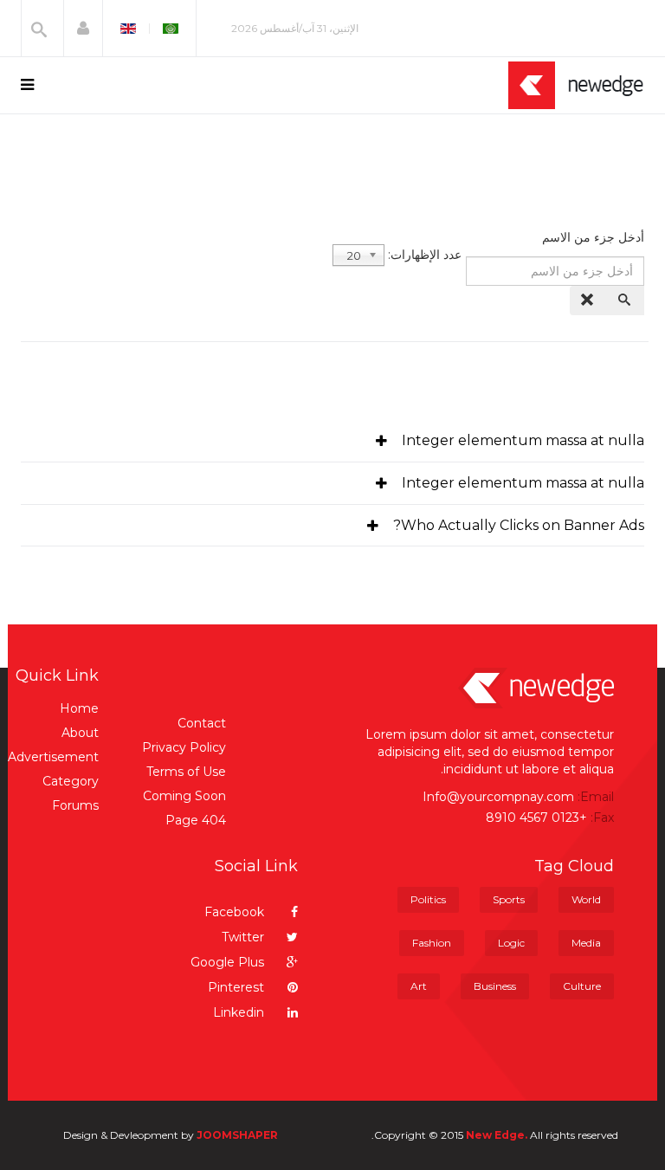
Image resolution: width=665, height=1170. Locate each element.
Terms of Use (186, 771)
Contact (202, 723)
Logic (511, 942)
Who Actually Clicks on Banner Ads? (518, 525)
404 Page (195, 820)
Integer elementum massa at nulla (523, 440)
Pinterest (238, 987)
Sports (509, 899)
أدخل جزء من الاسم (591, 237)
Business (495, 985)
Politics (428, 899)
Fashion (431, 942)
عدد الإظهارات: (425, 254)
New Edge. (496, 1134)
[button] (83, 28)
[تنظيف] (589, 300)
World (586, 899)
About (80, 732)
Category (70, 781)
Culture (582, 985)
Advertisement (53, 757)
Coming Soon (184, 796)
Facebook (236, 912)
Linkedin (240, 1012)
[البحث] (626, 300)
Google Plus (229, 962)
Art (418, 985)
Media (586, 942)
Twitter (245, 937)
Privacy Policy (184, 747)
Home (79, 708)
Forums (75, 805)
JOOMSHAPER (237, 1134)
